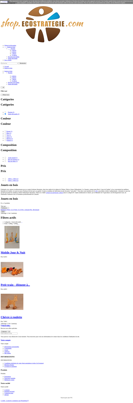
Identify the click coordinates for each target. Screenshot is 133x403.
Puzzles (11, 48)
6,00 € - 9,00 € (13, 180)
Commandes (7, 348)
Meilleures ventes (9, 380)
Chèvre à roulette (11, 317)
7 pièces (14, 53)
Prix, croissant (25, 209)
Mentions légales (9, 365)
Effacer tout (5, 94)
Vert (9, 135)
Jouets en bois (9, 47)
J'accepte (4, 2)
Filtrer (2, 211)
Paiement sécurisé (9, 391)
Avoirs (6, 350)
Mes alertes (7, 353)
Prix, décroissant (34, 209)
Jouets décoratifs (12, 58)
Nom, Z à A (17, 209)
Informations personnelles (11, 346)
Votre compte (5, 340)
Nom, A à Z (10, 209)
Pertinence (4, 208)
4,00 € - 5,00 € (13, 179)
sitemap (6, 395)
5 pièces (14, 52)
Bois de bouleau (13, 159)
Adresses (7, 351)
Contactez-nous (8, 393)
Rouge (9, 131)
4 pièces (14, 50)
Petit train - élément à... (15, 284)
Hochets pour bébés (13, 57)
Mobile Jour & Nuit (13, 252)
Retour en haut (6, 325)
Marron (10, 138)
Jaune (9, 137)
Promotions (7, 376)
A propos (7, 390)
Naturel (10, 140)
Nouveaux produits (9, 378)
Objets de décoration (10, 45)
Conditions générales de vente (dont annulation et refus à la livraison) (24, 363)
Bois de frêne (13, 161)
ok (2, 87)
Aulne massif (12, 157)
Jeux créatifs (7, 60)
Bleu (9, 133)
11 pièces (14, 55)
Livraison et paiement (10, 366)
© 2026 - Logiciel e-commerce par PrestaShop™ (15, 400)
